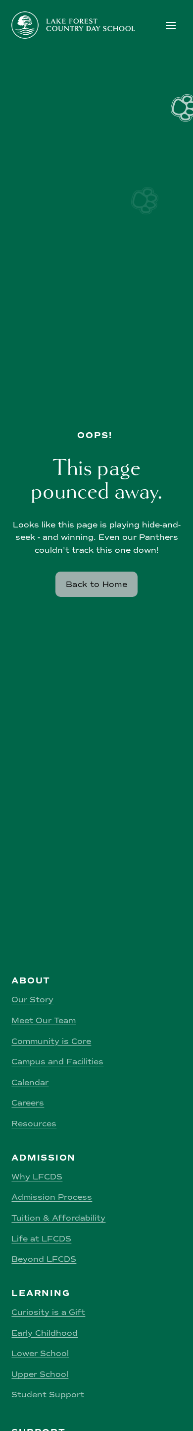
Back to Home (96, 584)
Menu (173, 25)
